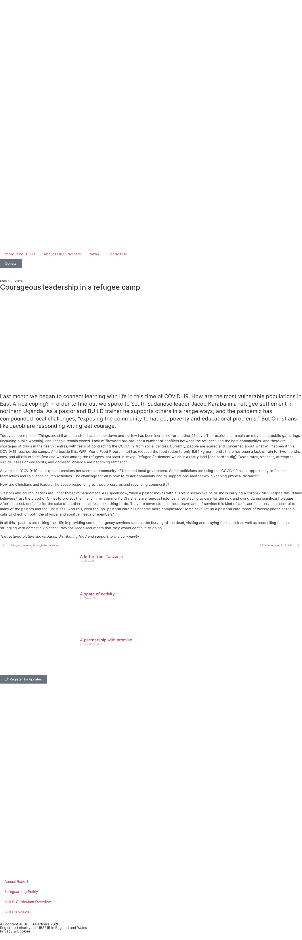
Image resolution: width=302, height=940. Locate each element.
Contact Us (117, 254)
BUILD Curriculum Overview (27, 902)
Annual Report (16, 881)
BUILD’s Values (16, 912)
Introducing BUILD (19, 254)
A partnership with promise (106, 640)
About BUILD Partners (62, 254)
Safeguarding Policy (21, 891)
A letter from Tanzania (101, 556)
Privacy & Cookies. (15, 931)
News (94, 254)
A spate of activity (97, 594)
